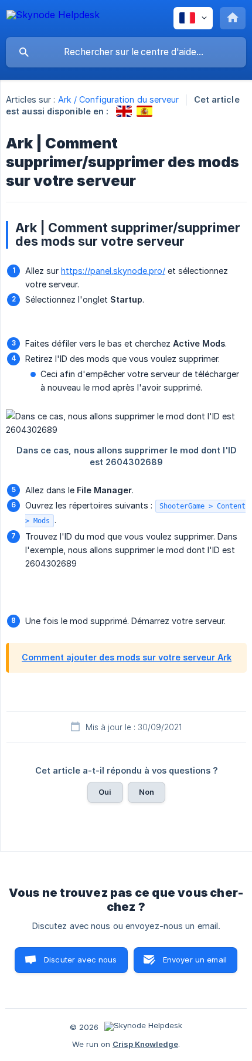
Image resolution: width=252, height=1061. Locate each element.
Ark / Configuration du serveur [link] (118, 99)
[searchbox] (126, 52)
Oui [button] (104, 791)
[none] (53, 16)
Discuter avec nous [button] (80, 959)
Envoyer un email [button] (195, 959)
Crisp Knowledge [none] (145, 1044)
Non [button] (146, 791)
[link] (124, 111)
